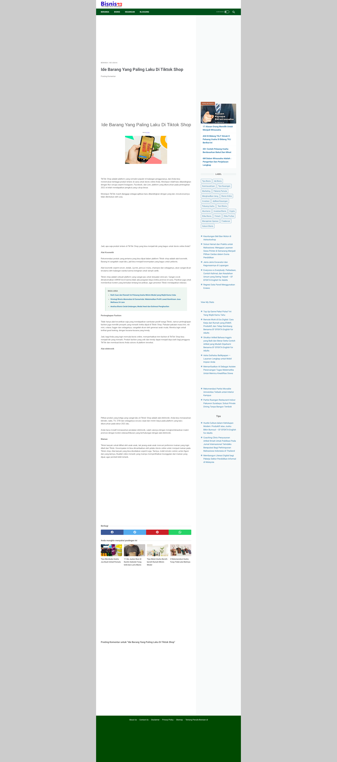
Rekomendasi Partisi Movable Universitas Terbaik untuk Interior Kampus (218, 391)
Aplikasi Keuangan (220, 201)
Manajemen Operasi (210, 221)
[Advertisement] (146, 38)
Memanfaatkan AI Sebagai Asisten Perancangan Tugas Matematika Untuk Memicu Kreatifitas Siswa (219, 369)
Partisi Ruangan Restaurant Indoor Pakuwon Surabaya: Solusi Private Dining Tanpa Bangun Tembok (219, 403)
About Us (133, 720)
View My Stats (207, 302)
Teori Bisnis (222, 206)
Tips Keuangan (224, 186)
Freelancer (226, 221)
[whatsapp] (180, 532)
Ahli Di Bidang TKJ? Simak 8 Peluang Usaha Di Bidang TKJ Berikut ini (217, 139)
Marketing (206, 191)
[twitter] (134, 532)
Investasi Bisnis (220, 211)
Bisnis (117, 12)
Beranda (105, 12)
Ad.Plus (148, 132)
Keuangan (130, 12)
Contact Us (143, 720)
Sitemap (179, 720)
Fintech (218, 216)
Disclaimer (155, 720)
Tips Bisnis (206, 181)
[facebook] (112, 532)
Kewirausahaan (208, 186)
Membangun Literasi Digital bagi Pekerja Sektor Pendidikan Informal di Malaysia (219, 458)
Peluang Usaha (208, 206)
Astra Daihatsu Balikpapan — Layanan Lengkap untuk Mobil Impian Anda (217, 358)
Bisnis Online (226, 196)
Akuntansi (206, 211)
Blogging (144, 12)
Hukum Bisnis (207, 226)
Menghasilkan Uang (210, 196)
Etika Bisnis (206, 216)
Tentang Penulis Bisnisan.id (196, 720)
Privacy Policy (168, 720)
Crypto (232, 211)
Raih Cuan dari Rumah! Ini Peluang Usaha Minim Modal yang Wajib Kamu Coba (143, 295)
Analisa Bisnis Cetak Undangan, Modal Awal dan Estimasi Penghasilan (139, 306)
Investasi (205, 201)
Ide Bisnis (218, 181)
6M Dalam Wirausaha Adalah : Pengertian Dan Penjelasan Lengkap (217, 161)
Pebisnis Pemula (220, 191)
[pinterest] (157, 532)
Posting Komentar (108, 76)
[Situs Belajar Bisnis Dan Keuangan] (113, 4)
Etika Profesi (229, 216)
